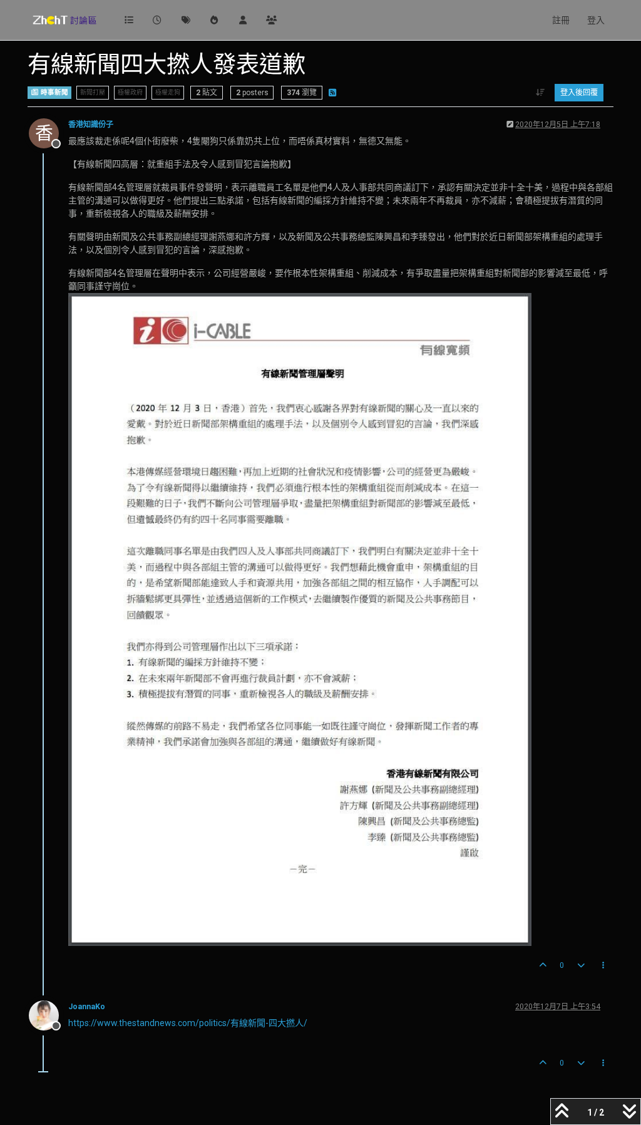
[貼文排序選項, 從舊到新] (540, 92)
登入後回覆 (579, 92)
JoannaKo (86, 1006)
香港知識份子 (90, 124)
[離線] (48, 1015)
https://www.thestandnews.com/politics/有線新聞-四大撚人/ (187, 1023)
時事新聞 (53, 92)
